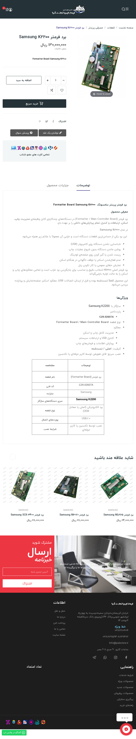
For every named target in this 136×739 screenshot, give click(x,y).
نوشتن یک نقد (51, 133)
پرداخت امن (59, 623)
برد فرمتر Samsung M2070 (74, 515)
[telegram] (94, 658)
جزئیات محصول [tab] (58, 185)
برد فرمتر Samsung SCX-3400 (27, 515)
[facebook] (126, 658)
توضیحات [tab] (83, 185)
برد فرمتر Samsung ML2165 (118, 515)
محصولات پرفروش (123, 693)
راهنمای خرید (126, 705)
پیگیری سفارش (125, 699)
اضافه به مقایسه (51, 90)
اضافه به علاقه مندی (62, 90)
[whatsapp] (105, 658)
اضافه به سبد (24, 80)
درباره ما (61, 617)
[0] (6, 9)
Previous (13, 457)
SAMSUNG (23, 510)
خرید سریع (32, 103)
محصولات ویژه (125, 681)
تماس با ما (59, 629)
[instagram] (115, 658)
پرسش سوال (23, 133)
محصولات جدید (125, 687)
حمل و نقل (59, 611)
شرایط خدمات (126, 675)
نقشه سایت (59, 635)
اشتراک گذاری (53, 121)
